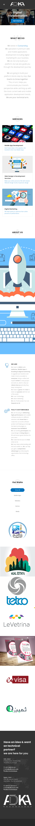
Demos (17, 506)
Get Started (17, 21)
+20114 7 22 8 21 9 (10, 785)
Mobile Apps (17, 495)
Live (18, 596)
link (18, 681)
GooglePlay (19, 533)
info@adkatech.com (11, 769)
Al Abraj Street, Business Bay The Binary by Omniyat (12, 761)
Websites (17, 501)
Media (17, 511)
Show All (17, 490)
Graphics (18, 592)
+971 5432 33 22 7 (10, 767)
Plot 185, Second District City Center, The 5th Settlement (13, 779)
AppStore (18, 530)
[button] (2, 17)
